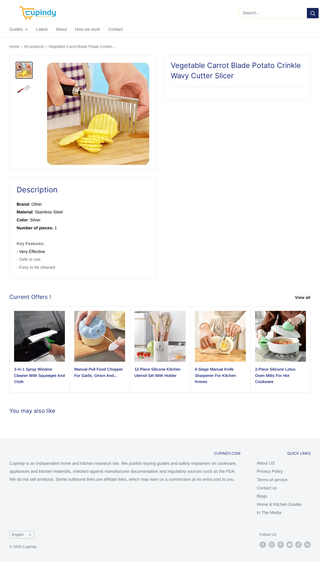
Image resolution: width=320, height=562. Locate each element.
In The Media (269, 512)
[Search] (313, 13)
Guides (16, 29)
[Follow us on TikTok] (298, 544)
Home (14, 46)
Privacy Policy (270, 471)
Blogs (262, 496)
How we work (87, 29)
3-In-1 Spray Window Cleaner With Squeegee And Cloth (39, 375)
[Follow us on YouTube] (289, 544)
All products (34, 46)
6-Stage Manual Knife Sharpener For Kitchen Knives (215, 375)
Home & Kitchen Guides (279, 504)
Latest (42, 29)
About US (266, 463)
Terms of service (272, 479)
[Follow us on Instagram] (271, 544)
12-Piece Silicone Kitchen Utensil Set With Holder (157, 372)
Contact (115, 29)
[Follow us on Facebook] (263, 544)
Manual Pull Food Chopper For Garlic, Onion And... (98, 372)
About (61, 29)
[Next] (311, 349)
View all (303, 297)
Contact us (267, 488)
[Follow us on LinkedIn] (307, 544)
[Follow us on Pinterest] (280, 544)
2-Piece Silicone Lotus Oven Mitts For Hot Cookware (275, 375)
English (18, 534)
